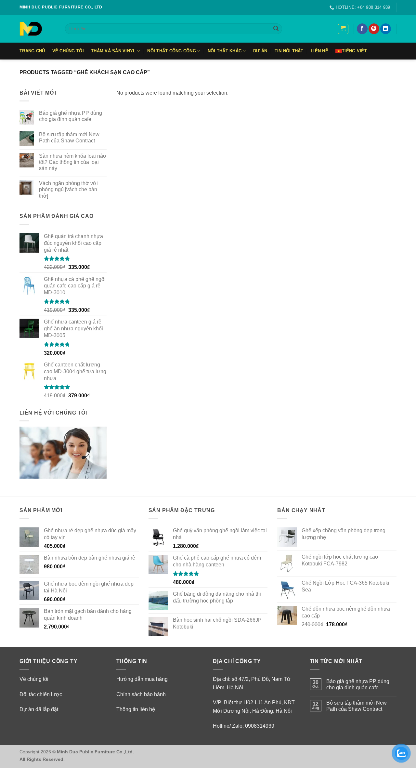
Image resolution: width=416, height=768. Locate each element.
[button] (343, 29)
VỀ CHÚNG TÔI (68, 50)
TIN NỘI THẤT (289, 50)
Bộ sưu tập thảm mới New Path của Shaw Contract (69, 137)
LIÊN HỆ (319, 50)
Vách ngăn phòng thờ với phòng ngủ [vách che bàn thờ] (68, 189)
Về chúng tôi (34, 679)
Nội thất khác (224, 50)
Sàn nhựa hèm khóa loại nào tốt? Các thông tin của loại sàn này (72, 162)
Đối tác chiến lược (41, 694)
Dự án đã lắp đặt (39, 709)
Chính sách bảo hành (141, 694)
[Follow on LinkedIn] (385, 28)
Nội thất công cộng (171, 50)
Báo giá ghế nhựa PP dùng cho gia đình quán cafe (70, 116)
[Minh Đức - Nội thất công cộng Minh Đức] (37, 29)
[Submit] (275, 28)
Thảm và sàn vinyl (113, 50)
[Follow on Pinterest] (374, 28)
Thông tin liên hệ (135, 709)
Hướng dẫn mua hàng (142, 679)
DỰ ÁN (260, 50)
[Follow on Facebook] (362, 28)
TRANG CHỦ (32, 50)
